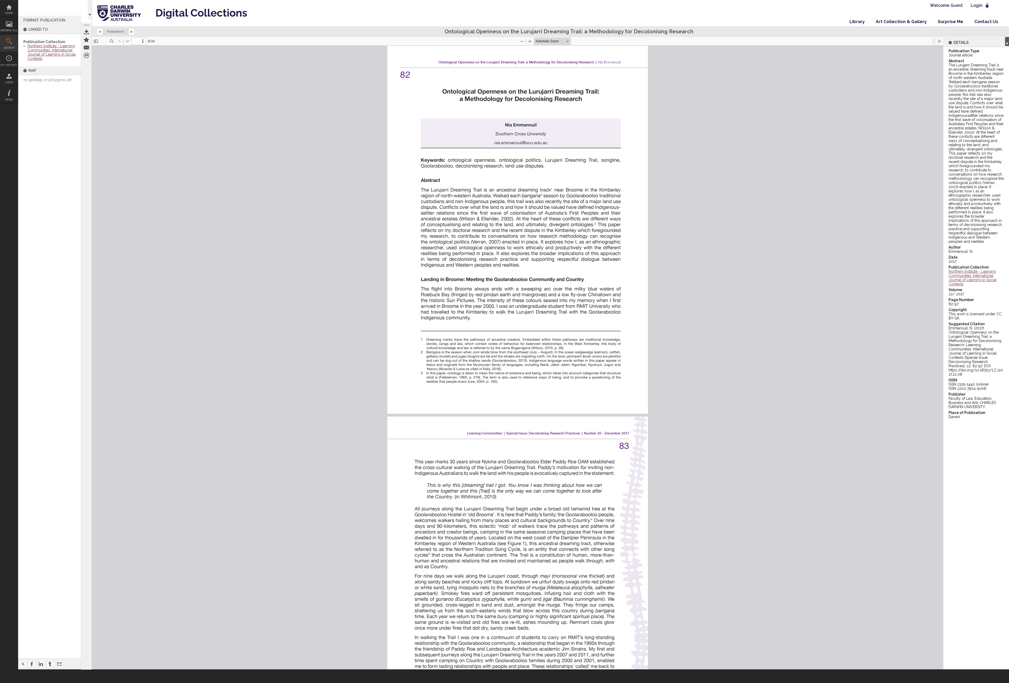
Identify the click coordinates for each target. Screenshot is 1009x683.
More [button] (9, 99)
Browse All (9, 30)
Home (9, 13)
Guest (956, 5)
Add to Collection (86, 40)
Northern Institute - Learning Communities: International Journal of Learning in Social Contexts (52, 52)
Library (857, 21)
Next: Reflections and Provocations (131, 32)
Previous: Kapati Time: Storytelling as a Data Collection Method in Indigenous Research (99, 32)
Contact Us (986, 21)
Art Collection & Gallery (901, 21)
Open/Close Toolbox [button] (90, 9)
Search (9, 47)
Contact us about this (86, 47)
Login (9, 82)
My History (9, 65)
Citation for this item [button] (86, 55)
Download (86, 32)
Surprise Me (950, 21)
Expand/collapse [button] (1007, 41)
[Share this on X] (23, 660)
